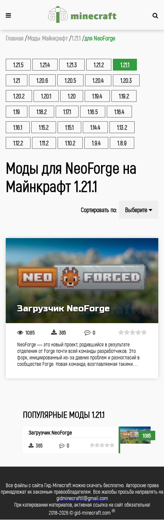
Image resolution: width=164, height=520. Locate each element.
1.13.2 (122, 127)
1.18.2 (42, 111)
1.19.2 (124, 96)
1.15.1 (69, 127)
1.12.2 (18, 143)
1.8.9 (122, 143)
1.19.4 (97, 96)
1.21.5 (18, 64)
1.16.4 (119, 111)
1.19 (16, 111)
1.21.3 (72, 64)
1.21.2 (99, 64)
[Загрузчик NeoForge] (82, 280)
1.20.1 (46, 96)
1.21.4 (45, 64)
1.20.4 (98, 80)
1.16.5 (93, 111)
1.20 (72, 96)
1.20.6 (42, 80)
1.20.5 (70, 80)
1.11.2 (44, 143)
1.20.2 (18, 96)
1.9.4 (96, 143)
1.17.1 (67, 111)
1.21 (16, 80)
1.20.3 (126, 80)
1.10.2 (70, 143)
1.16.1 (17, 127)
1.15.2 (43, 127)
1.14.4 (95, 127)
